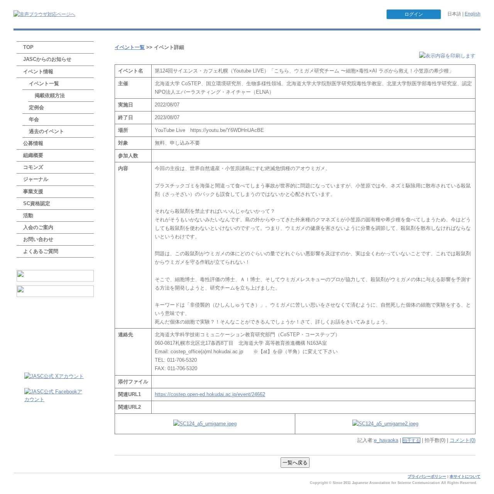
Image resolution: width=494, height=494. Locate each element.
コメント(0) (462, 440)
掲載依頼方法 (50, 95)
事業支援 (33, 191)
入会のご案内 (38, 227)
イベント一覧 (44, 83)
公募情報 (33, 143)
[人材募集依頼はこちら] (55, 291)
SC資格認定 (36, 203)
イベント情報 (38, 71)
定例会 (36, 107)
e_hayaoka (386, 440)
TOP (28, 47)
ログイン (413, 14)
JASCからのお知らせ (47, 59)
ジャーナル (35, 179)
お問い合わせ (38, 239)
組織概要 (33, 155)
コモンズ (33, 167)
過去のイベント (46, 131)
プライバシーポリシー (427, 476)
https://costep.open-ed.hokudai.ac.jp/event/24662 (210, 394)
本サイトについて (465, 476)
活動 (28, 215)
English (472, 14)
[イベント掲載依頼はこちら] (55, 276)
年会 (34, 119)
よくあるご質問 (40, 251)
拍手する (411, 440)
